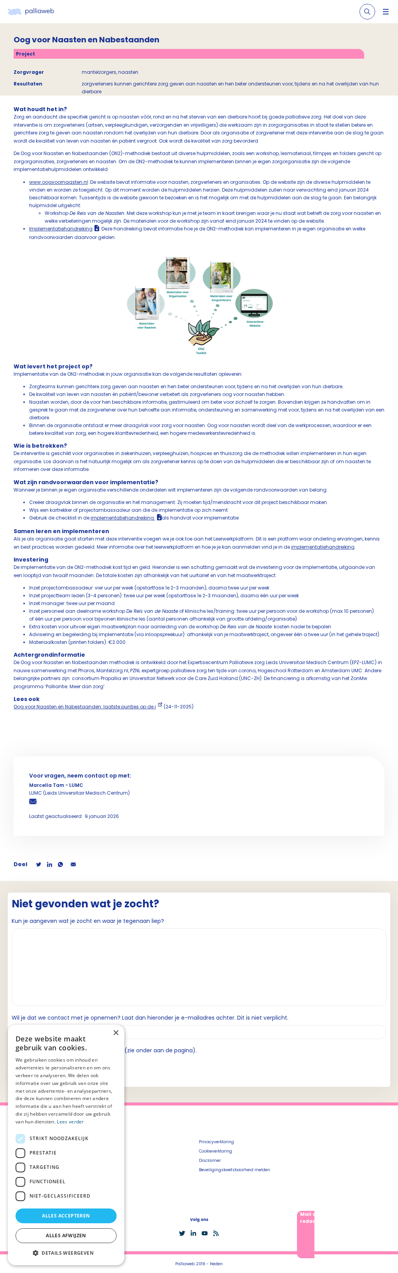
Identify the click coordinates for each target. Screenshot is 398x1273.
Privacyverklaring (216, 1142)
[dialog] (66, 1145)
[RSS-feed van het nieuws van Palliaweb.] (216, 1233)
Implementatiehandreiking (61, 228)
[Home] (31, 12)
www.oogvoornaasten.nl (58, 182)
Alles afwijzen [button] (66, 1235)
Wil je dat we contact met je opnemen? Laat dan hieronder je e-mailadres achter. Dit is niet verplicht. (150, 1018)
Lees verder (70, 1121)
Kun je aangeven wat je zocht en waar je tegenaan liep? (88, 921)
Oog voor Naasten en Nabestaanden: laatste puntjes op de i (85, 706)
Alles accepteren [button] (66, 1215)
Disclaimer (210, 1160)
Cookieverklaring (215, 1151)
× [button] (116, 1033)
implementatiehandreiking (122, 517)
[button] (66, 1252)
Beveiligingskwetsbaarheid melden (234, 1170)
